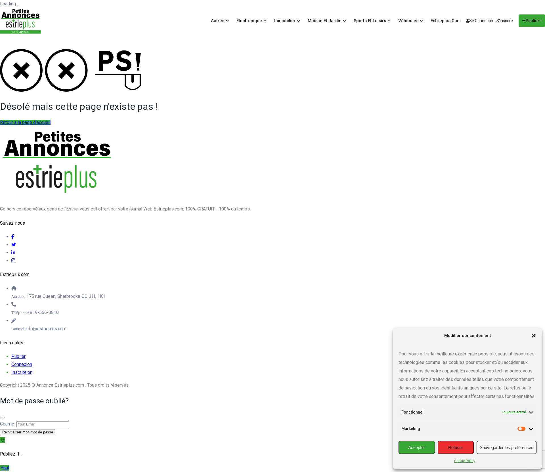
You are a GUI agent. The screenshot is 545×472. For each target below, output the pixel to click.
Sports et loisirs (370, 20)
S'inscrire (504, 20)
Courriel (7, 424)
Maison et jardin (325, 20)
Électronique (249, 20)
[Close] (2, 417)
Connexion (21, 364)
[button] (533, 335)
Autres (218, 20)
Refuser (455, 447)
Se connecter (481, 20)
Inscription (21, 372)
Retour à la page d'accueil (25, 122)
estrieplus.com (446, 20)
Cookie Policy (464, 461)
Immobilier (285, 20)
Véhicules (409, 20)
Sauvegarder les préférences (506, 447)
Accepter (416, 447)
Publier (18, 356)
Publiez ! (534, 20)
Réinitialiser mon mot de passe (27, 432)
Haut (4, 468)
